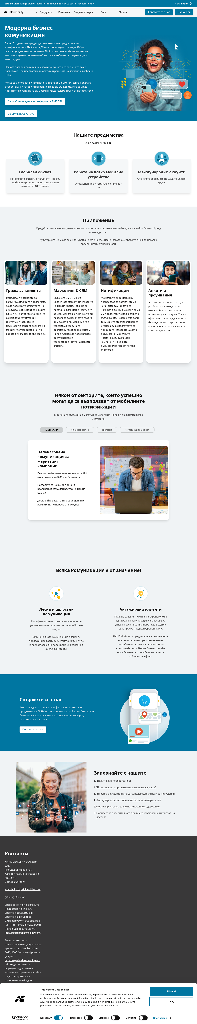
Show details (160, 1018)
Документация (83, 12)
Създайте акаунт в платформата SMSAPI (35, 101)
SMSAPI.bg (184, 12)
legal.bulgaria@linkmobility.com (22, 932)
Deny (171, 1001)
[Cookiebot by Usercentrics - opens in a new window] (19, 1018)
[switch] (88, 1017)
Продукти (46, 12)
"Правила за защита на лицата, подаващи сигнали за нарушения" (135, 793)
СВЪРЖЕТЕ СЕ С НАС (21, 113)
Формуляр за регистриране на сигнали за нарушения (128, 800)
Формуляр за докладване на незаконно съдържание (128, 806)
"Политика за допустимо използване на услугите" (126, 787)
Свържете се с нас (159, 12)
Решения (64, 12)
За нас (123, 12)
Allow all (171, 991)
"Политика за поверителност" (114, 780)
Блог (104, 12)
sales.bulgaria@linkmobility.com (22, 889)
